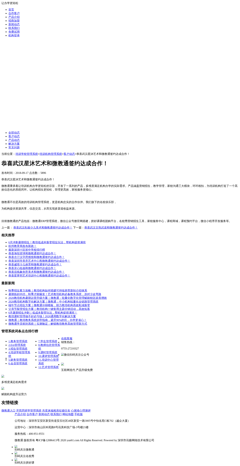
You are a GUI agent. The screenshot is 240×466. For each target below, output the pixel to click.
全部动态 (14, 132)
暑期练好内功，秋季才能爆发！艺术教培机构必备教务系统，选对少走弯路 (54, 294)
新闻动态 (14, 24)
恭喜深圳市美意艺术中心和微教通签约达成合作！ (39, 260)
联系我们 (14, 28)
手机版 (78, 414)
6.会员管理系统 (17, 363)
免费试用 (14, 31)
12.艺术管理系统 (48, 367)
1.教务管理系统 (17, 341)
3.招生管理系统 (17, 348)
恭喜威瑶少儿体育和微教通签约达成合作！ (35, 264)
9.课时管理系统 (47, 352)
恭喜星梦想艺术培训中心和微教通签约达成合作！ (39, 275)
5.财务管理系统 (17, 359)
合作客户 (14, 13)
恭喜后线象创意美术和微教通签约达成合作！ (36, 271)
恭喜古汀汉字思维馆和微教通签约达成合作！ (36, 257)
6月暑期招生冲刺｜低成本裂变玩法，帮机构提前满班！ (42, 312)
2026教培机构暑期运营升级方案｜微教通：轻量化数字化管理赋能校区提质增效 (57, 297)
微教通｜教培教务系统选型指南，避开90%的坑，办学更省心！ (47, 320)
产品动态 (14, 140)
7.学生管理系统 (47, 341)
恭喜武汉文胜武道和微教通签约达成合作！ (111, 227)
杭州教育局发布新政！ (22, 246)
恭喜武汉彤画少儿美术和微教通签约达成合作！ (42, 227)
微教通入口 (8, 410)
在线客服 (66, 338)
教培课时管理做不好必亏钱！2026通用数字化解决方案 (42, 316)
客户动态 (14, 136)
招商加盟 (14, 20)
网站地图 (68, 414)
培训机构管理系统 (51, 153)
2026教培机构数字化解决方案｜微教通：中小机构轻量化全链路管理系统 (53, 301)
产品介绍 (14, 16)
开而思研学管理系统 (28, 410)
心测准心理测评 (81, 410)
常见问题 (14, 147)
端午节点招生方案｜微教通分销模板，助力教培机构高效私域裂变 (49, 305)
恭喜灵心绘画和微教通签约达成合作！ (32, 268)
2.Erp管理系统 (17, 344)
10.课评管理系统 (48, 356)
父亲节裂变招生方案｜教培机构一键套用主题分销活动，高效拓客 (49, 308)
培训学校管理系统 (26, 153)
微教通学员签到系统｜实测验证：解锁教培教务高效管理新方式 (47, 323)
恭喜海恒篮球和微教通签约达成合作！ (32, 253)
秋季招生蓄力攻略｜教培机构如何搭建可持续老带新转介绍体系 (47, 290)
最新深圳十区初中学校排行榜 (26, 249)
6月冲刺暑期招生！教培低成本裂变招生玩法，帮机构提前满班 (47, 242)
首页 (11, 9)
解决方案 (14, 143)
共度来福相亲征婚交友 (56, 410)
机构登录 (14, 35)
